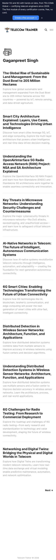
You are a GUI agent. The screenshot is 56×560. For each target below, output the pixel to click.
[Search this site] (46, 30)
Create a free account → (26, 18)
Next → (49, 490)
